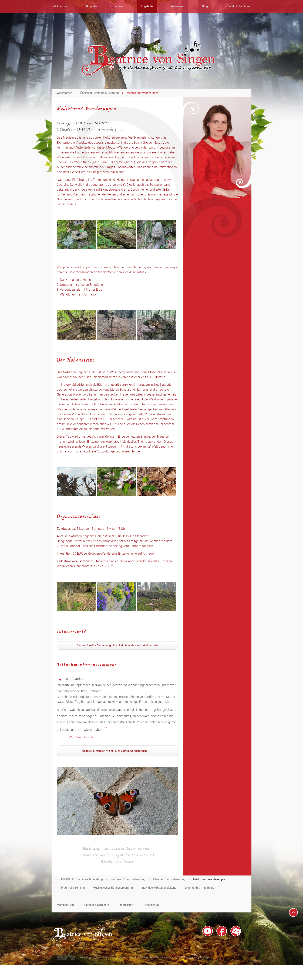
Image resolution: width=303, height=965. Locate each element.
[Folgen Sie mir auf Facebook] (221, 931)
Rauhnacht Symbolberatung (128, 879)
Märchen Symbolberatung (169, 879)
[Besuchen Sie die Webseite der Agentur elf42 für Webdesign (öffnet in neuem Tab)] (66, 958)
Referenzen (177, 6)
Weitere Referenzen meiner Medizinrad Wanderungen (114, 751)
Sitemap (204, 957)
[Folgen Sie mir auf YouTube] (207, 931)
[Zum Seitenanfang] (293, 912)
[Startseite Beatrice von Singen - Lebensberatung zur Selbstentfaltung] (148, 74)
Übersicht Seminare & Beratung (99, 93)
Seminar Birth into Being (199, 887)
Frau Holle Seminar (73, 887)
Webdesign (86, 957)
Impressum (126, 904)
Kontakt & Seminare (238, 6)
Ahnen (119, 6)
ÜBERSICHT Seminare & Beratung (82, 879)
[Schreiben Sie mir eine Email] (235, 931)
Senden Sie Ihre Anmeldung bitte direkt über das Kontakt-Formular (117, 645)
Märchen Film (65, 904)
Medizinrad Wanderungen (209, 879)
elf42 (98, 957)
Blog (205, 6)
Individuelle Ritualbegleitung (159, 887)
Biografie (91, 6)
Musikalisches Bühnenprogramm (113, 887)
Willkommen (60, 6)
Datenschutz (151, 904)
